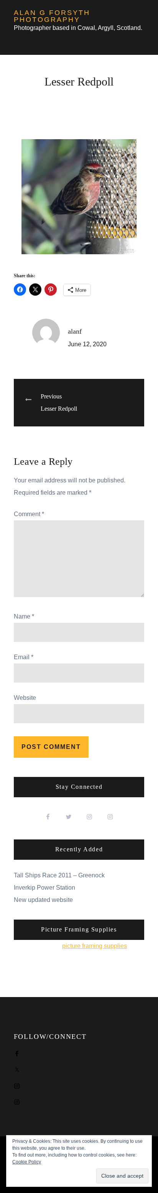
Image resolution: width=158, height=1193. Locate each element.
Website (25, 697)
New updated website (43, 900)
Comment (29, 514)
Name (24, 616)
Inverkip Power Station (44, 887)
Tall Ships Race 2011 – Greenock (59, 875)
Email (23, 657)
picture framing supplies (94, 946)
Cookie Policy (26, 1162)
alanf (75, 331)
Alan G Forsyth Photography (52, 16)
